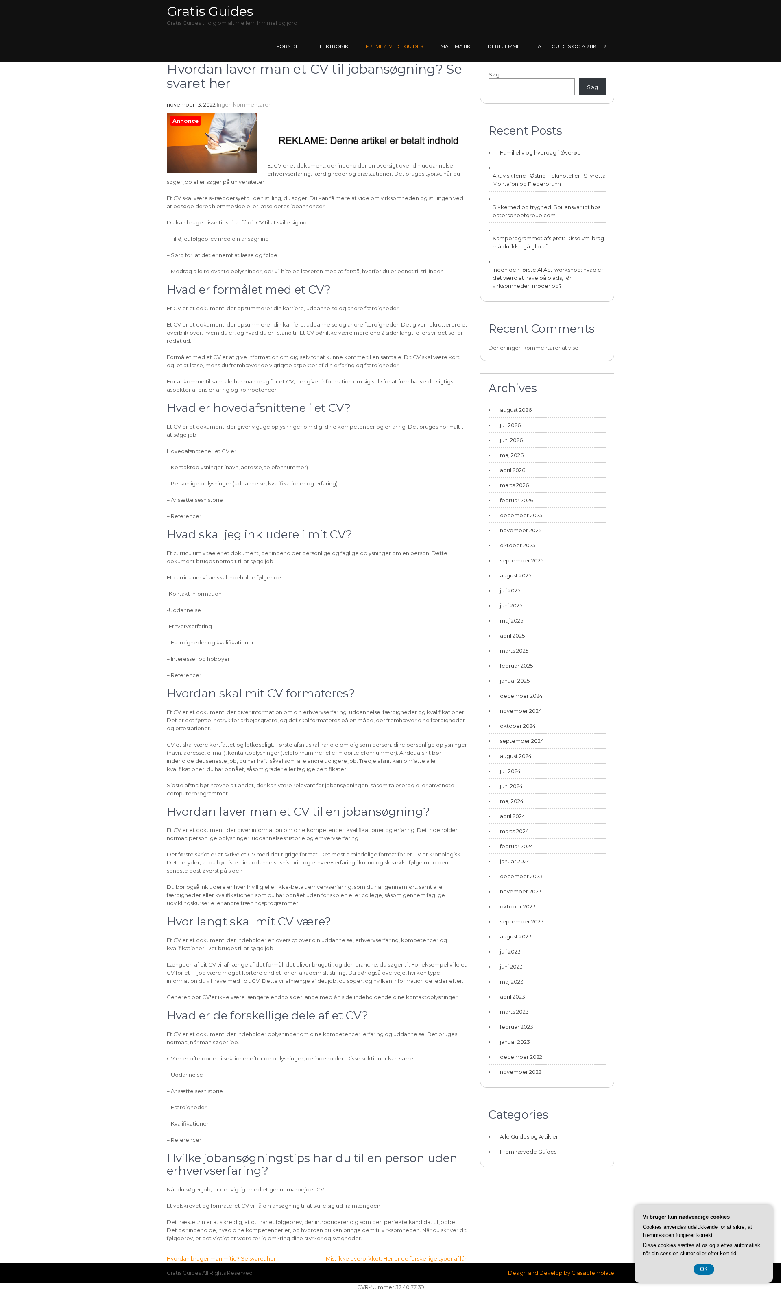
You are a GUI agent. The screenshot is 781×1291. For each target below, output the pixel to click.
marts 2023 (514, 1011)
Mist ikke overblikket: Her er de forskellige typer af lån (397, 1258)
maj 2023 (512, 981)
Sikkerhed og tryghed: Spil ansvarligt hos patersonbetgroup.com (546, 211)
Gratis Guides (210, 11)
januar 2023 (515, 1041)
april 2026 (512, 470)
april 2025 (512, 635)
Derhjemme (504, 46)
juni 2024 (511, 786)
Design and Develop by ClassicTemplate (561, 1272)
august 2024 (516, 756)
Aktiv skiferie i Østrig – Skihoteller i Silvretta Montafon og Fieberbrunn (549, 179)
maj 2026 (512, 455)
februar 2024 (516, 846)
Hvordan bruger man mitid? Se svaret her (221, 1258)
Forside (288, 46)
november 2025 (520, 530)
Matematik (455, 46)
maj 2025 (511, 620)
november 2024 (521, 711)
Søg (494, 74)
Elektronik (332, 46)
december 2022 (521, 1057)
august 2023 (516, 936)
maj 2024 (512, 801)
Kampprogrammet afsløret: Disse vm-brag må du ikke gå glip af (548, 242)
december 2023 (521, 876)
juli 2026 (510, 425)
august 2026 (516, 410)
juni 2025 (511, 605)
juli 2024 (510, 771)
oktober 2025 (517, 545)
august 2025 (515, 575)
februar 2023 (516, 1026)
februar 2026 (516, 500)
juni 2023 (511, 966)
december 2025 (521, 515)
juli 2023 (510, 951)
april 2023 (512, 996)
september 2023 (522, 921)
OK (704, 1269)
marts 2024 (514, 831)
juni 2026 (511, 440)
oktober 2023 (518, 906)
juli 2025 (510, 590)
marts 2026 (514, 485)
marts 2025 (514, 650)
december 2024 (521, 695)
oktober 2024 (518, 726)
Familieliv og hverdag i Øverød (540, 152)
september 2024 (522, 741)
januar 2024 (515, 861)
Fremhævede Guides (394, 46)
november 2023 (521, 891)
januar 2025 (515, 680)
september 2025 (521, 560)
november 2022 (520, 1072)
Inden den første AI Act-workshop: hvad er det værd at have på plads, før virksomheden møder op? (548, 277)
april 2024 (512, 816)
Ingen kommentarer (244, 104)
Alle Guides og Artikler (572, 46)
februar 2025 (516, 665)
